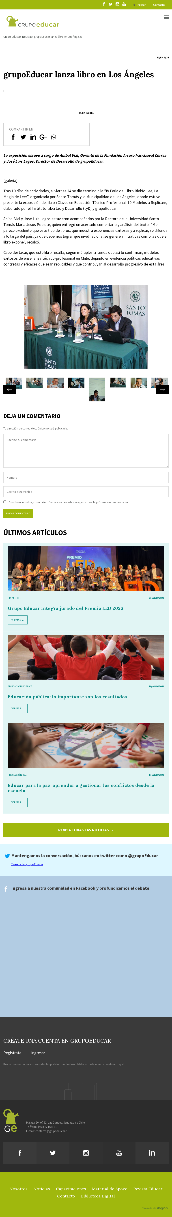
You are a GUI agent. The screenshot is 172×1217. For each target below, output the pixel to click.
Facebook (85, 888)
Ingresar (38, 1053)
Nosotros (19, 1188)
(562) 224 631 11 (47, 1127)
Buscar (142, 5)
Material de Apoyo (109, 1188)
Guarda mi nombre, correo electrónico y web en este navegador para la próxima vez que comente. (68, 502)
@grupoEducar (143, 855)
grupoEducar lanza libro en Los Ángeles (58, 37)
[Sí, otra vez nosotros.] (155, 1202)
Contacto (159, 5)
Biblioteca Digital (98, 1196)
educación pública (20, 686)
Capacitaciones (71, 1188)
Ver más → (17, 620)
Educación (15, 775)
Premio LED (15, 598)
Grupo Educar (11, 37)
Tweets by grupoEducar (27, 864)
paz (25, 775)
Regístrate (12, 1053)
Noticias (27, 37)
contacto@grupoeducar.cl (51, 1131)
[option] (86, 331)
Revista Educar (147, 1188)
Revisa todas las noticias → (86, 829)
